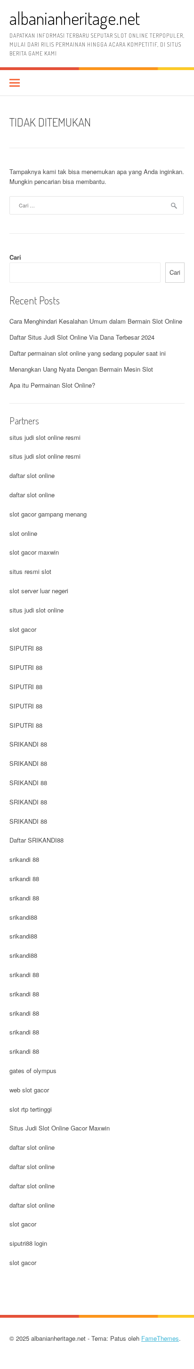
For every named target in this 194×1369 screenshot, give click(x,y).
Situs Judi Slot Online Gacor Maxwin (59, 1127)
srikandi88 (23, 917)
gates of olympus (33, 1070)
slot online (23, 533)
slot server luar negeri (38, 590)
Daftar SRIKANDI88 (36, 840)
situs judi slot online (36, 609)
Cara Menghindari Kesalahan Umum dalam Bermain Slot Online (95, 321)
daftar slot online (32, 475)
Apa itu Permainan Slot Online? (52, 385)
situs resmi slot (30, 571)
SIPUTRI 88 (25, 648)
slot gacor (22, 629)
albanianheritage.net (74, 18)
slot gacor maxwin (34, 552)
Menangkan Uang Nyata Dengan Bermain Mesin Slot (81, 369)
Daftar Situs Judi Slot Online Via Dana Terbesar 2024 (81, 337)
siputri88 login (28, 1243)
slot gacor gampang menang (48, 513)
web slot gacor (29, 1089)
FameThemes (160, 1338)
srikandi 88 (24, 859)
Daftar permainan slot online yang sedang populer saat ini (87, 353)
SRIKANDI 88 (28, 744)
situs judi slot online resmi (45, 437)
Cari (15, 257)
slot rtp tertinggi (30, 1109)
